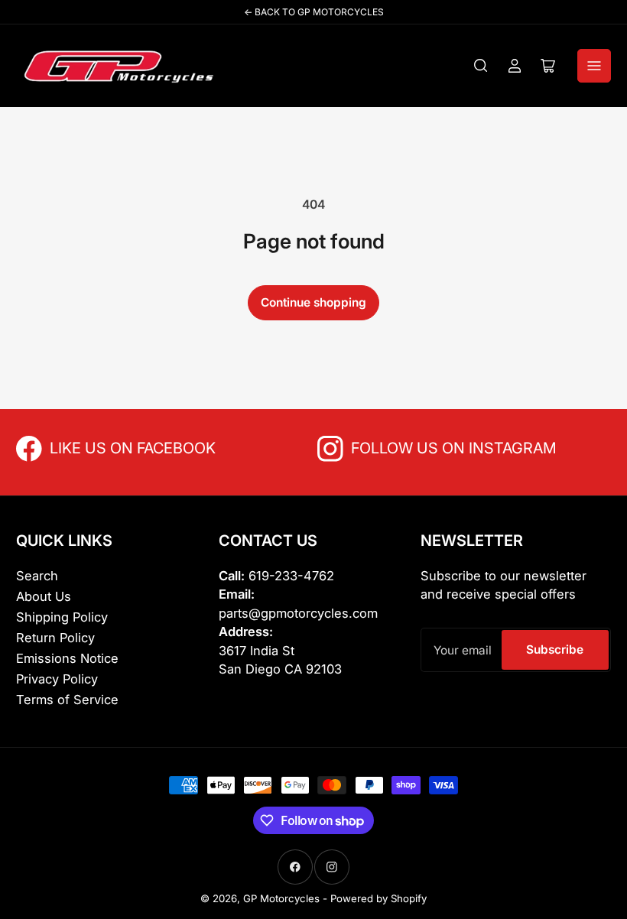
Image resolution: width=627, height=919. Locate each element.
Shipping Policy (62, 617)
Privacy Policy (57, 679)
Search (37, 575)
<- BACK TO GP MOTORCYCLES (314, 12)
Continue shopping (313, 302)
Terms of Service (67, 699)
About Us (43, 596)
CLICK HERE (83, 447)
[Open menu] (594, 66)
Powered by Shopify (378, 898)
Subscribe (554, 649)
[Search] (481, 66)
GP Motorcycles (281, 898)
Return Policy (55, 637)
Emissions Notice (67, 658)
